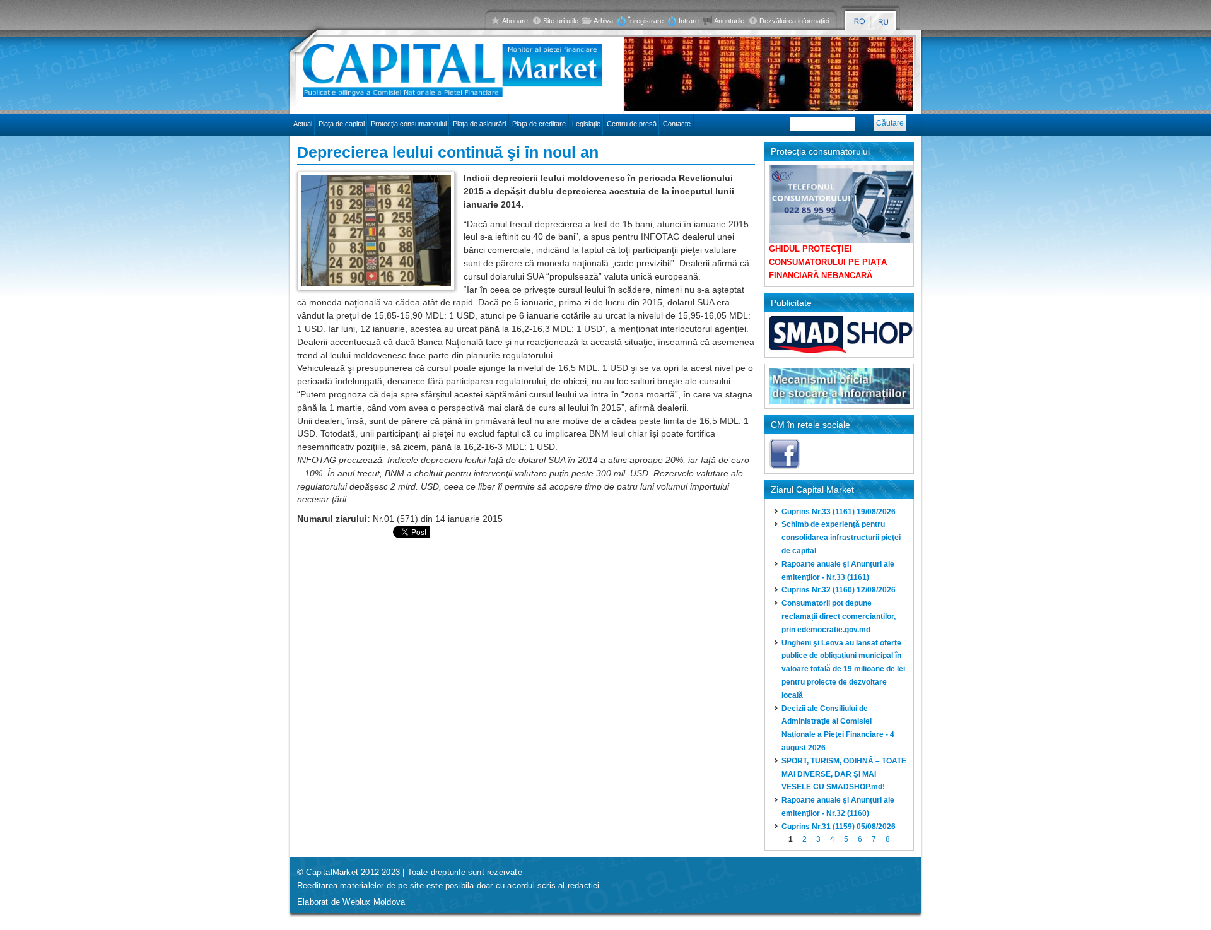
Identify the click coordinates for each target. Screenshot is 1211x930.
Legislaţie (586, 123)
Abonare (515, 21)
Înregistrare (646, 21)
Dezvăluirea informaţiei (794, 21)
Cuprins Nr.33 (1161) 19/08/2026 (838, 511)
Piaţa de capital (342, 123)
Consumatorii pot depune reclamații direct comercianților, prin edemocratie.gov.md (838, 616)
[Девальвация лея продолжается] (884, 22)
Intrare (689, 21)
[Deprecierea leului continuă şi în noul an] (859, 22)
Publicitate (791, 303)
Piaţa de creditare (539, 123)
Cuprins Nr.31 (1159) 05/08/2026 (838, 826)
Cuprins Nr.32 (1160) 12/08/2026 (838, 590)
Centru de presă (632, 123)
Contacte (677, 123)
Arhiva (603, 21)
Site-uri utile (560, 21)
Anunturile (729, 21)
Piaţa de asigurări (479, 123)
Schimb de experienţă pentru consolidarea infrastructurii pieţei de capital (841, 537)
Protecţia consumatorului (409, 123)
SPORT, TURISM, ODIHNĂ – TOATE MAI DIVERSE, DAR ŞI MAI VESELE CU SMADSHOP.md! (843, 774)
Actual (302, 123)
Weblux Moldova (373, 902)
